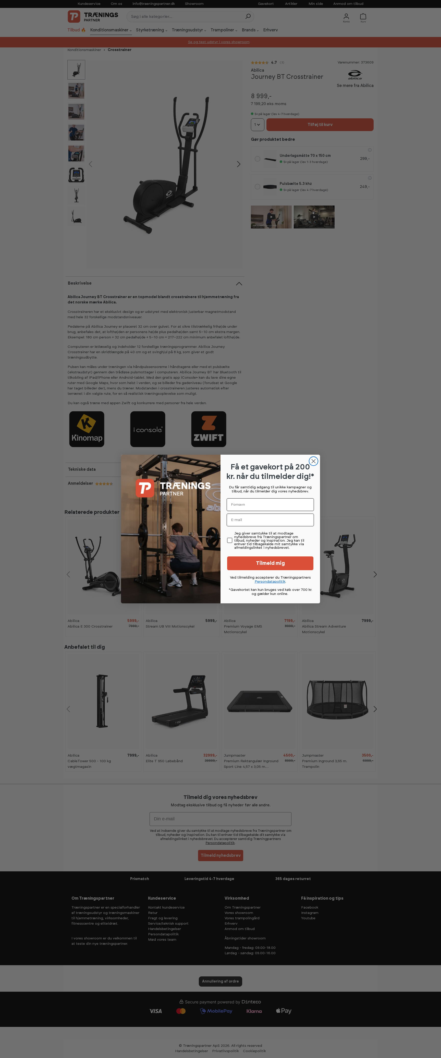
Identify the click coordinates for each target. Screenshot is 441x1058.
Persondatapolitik (270, 581)
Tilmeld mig (270, 563)
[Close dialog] (313, 461)
